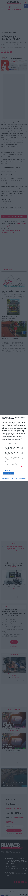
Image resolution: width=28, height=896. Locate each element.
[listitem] (14, 444)
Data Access (14, 478)
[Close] (25, 417)
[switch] (22, 448)
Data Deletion (5, 478)
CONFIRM (8, 473)
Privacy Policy (22, 478)
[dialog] (14, 448)
